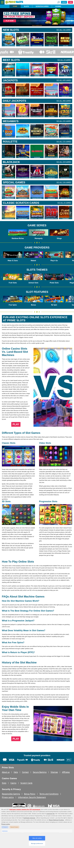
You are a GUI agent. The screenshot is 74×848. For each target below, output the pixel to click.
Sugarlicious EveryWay (51, 96)
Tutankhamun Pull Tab (8, 218)
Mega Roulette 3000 (22, 157)
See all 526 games (63, 182)
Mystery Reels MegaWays (23, 116)
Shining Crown (8, 96)
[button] (2, 2)
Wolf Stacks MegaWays (65, 116)
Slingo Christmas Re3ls (8, 198)
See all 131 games (63, 142)
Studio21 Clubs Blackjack (37, 177)
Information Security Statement (32, 797)
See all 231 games (63, 121)
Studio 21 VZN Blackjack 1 (23, 177)
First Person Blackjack (66, 177)
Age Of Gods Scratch (22, 218)
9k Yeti (65, 75)
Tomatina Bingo (51, 198)
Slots (26, 6)
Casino (58, 6)
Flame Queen (65, 218)
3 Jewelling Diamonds (37, 45)
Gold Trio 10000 (51, 75)
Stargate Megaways (65, 136)
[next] (70, 39)
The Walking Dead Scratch (51, 218)
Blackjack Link (51, 177)
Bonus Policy (29, 794)
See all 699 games (63, 80)
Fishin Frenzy (23, 75)
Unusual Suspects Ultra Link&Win (8, 45)
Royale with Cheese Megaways (51, 136)
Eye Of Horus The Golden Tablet (23, 96)
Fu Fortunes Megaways (23, 136)
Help (16, 772)
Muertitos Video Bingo (65, 198)
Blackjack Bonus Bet (37, 198)
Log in (64, 2)
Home (15, 6)
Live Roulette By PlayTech (65, 157)
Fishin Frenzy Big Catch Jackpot (37, 96)
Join (70, 2)
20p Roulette (37, 157)
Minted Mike (23, 45)
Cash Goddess (51, 116)
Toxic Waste (51, 45)
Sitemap (54, 772)
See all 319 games (63, 162)
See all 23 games (64, 60)
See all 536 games (63, 30)
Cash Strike (65, 45)
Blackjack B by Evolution (8, 177)
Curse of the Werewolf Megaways (37, 136)
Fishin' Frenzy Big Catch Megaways (8, 136)
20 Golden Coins (65, 96)
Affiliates (66, 772)
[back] (3, 39)
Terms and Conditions (48, 794)
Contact (25, 772)
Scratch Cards (42, 6)
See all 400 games (63, 101)
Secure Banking (39, 772)
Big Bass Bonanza (9, 75)
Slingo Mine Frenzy (22, 198)
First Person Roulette (8, 157)
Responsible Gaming (11, 794)
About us (6, 772)
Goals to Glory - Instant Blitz (37, 218)
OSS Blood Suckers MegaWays (37, 116)
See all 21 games (64, 203)
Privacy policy (8, 797)
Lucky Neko (37, 75)
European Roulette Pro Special (51, 157)
